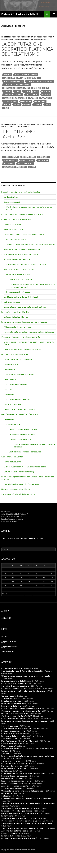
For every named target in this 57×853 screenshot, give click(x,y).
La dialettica (9, 419)
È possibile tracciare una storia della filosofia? (20, 192)
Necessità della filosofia (14, 229)
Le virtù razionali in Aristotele (18, 292)
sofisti (32, 167)
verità (47, 104)
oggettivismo (32, 94)
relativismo (40, 101)
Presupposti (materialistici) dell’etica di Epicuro (26, 264)
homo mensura (10, 160)
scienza (27, 104)
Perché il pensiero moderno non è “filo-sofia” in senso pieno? (27, 823)
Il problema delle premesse (17, 399)
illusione (46, 91)
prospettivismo (10, 101)
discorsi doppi (28, 157)
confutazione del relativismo (40, 81)
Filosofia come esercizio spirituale (15, 489)
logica (4, 126)
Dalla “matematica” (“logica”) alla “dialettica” (19, 414)
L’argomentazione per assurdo (22, 434)
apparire (7, 75)
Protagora (26, 101)
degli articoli (8, 641)
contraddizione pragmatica (16, 88)
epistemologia (8, 37)
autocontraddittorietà (26, 75)
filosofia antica (25, 37)
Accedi (4, 636)
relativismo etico (25, 163)
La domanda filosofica (13, 224)
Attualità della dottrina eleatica (17, 327)
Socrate (37, 104)
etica (19, 124)
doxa (45, 88)
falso (36, 91)
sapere (17, 104)
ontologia (14, 126)
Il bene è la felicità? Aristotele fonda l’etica (19, 254)
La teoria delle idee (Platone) (16, 317)
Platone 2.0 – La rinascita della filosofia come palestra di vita (22, 14)
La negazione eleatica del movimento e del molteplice (24, 322)
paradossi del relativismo (15, 98)
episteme (7, 91)
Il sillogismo (9, 394)
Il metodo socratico (14, 424)
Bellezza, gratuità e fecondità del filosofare (22, 249)
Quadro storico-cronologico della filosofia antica (22, 214)
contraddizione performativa (17, 84)
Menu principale (53, 14)
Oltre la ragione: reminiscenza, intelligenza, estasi (25, 466)
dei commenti (9, 646)
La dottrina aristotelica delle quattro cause (22, 349)
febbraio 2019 (7, 618)
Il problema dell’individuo (17, 384)
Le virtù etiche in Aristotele (18, 274)
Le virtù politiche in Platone (20, 279)
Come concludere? (12, 202)
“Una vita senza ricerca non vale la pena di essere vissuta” (30, 244)
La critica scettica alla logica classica (19, 409)
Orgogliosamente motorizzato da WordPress (18, 850)
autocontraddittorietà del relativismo (22, 78)
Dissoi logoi (43, 157)
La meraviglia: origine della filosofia (16, 219)
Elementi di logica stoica (14, 404)
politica (25, 126)
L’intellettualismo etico (16, 239)
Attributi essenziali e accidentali (20, 374)
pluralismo (46, 98)
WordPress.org (8, 651)
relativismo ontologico (15, 167)
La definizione (10, 379)
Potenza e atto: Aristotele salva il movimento (20, 337)
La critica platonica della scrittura (23, 429)
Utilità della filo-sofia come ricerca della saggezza (25, 234)
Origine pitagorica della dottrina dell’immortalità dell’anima (26, 798)
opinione (46, 94)
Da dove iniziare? (11, 197)
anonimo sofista (11, 157)
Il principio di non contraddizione (18, 359)
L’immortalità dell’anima (21, 439)
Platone (33, 98)
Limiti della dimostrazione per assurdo (25, 452)
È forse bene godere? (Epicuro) (17, 259)
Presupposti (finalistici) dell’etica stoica (18, 494)
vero (6, 108)
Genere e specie (11, 364)
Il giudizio (8, 389)
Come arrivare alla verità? (12, 457)
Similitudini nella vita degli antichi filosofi (21, 297)
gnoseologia (40, 37)
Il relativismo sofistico (18, 133)
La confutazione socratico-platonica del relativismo (27, 49)
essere (17, 91)
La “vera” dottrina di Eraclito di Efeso (17, 312)
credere (36, 88)
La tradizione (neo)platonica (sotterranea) (21, 484)
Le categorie (9, 369)
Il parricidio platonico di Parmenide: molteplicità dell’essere (29, 332)
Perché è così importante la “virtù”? (19, 269)
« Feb (4, 593)
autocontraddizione (13, 81)
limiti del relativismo (13, 94)
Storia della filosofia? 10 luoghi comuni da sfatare (22, 538)
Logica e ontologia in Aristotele (14, 354)
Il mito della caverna (12, 462)
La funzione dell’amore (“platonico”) (19, 471)
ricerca (7, 104)
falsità (27, 91)
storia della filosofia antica (31, 39)
